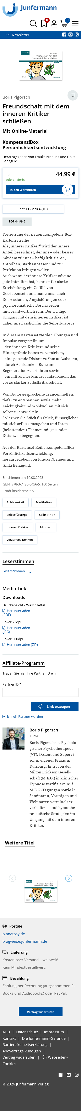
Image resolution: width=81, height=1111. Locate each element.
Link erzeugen (58, 706)
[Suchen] (33, 25)
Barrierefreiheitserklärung (25, 1044)
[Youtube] (71, 35)
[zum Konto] (54, 25)
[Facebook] (64, 35)
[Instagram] (77, 35)
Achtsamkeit (15, 502)
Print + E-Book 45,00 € (33, 209)
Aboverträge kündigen (22, 1050)
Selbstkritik (47, 515)
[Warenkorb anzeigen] (64, 25)
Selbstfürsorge (17, 515)
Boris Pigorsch (16, 97)
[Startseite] (29, 9)
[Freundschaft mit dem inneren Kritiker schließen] (40, 891)
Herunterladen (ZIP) (22, 644)
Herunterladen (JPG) (16, 630)
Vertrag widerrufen (19, 1057)
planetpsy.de (13, 933)
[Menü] (75, 25)
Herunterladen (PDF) (16, 612)
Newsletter (20, 35)
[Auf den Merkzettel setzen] (73, 95)
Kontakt (9, 1038)
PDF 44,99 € (17, 221)
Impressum (54, 1031)
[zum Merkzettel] (44, 25)
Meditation (44, 502)
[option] (40, 878)
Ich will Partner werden (25, 716)
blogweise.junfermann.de (24, 941)
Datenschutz (27, 1031)
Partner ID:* (11, 684)
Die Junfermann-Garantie (44, 1038)
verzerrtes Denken (20, 540)
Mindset (46, 527)
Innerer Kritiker (17, 527)
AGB (6, 1031)
